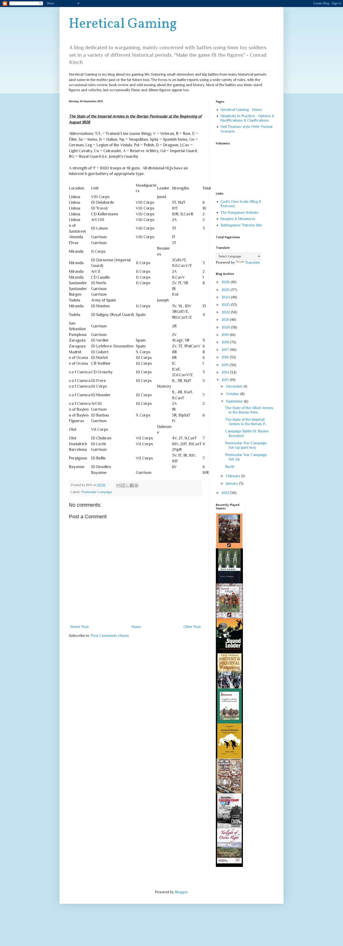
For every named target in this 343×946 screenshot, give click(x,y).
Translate (252, 262)
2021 (225, 320)
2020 (226, 327)
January (232, 483)
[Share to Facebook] (132, 485)
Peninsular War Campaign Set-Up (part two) (246, 445)
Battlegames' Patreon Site (241, 225)
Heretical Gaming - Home (241, 110)
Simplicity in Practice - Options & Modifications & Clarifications (247, 118)
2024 (226, 297)
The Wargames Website (239, 212)
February (233, 476)
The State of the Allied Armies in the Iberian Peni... (249, 410)
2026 (226, 282)
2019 (225, 335)
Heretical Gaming (123, 24)
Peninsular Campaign (96, 492)
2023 (226, 305)
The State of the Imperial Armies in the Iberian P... (246, 421)
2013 (225, 380)
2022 (226, 312)
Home (136, 627)
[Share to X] (127, 485)
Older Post (192, 627)
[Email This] (118, 485)
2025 (226, 290)
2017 (225, 350)
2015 (225, 365)
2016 (225, 357)
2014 (225, 372)
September (235, 401)
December (235, 386)
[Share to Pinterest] (136, 485)
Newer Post (79, 627)
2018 (225, 342)
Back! (229, 467)
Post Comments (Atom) (110, 636)
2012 (225, 493)
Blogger (181, 892)
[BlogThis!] (123, 485)
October (233, 394)
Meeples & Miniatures (237, 219)
